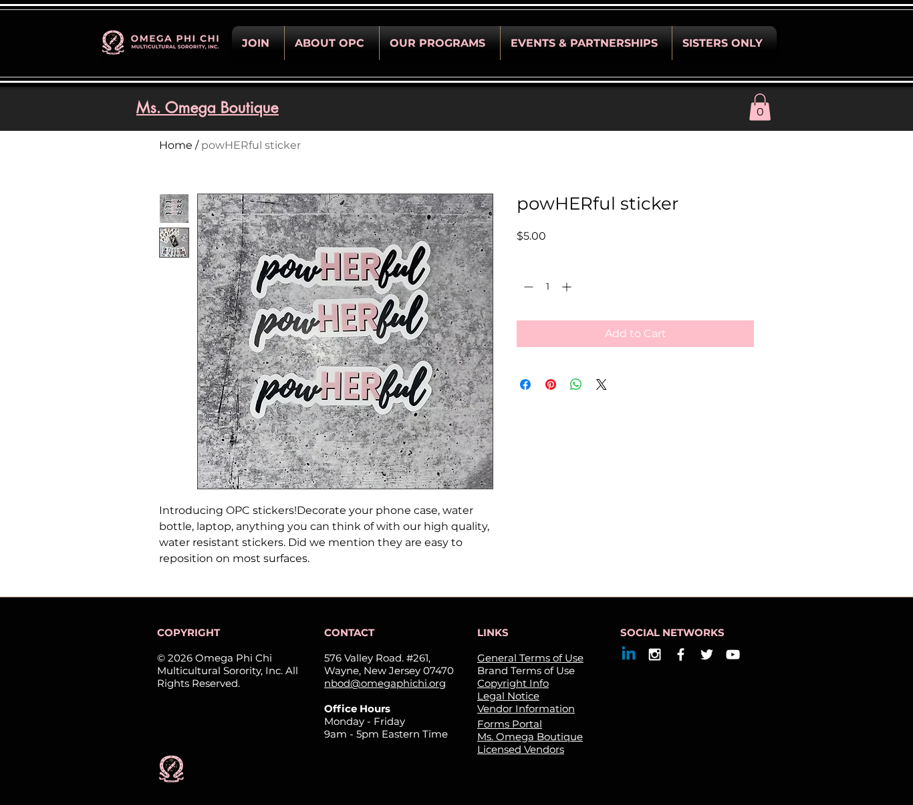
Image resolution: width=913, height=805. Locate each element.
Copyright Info (513, 683)
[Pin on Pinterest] (551, 384)
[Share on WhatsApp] (576, 384)
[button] (258, 43)
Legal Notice (508, 696)
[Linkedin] (628, 654)
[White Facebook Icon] (680, 654)
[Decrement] (527, 286)
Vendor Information (526, 708)
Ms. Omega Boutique (530, 736)
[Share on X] (602, 384)
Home (175, 145)
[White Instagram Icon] (654, 654)
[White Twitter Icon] (706, 654)
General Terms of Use (530, 657)
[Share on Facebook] (525, 384)
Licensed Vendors (520, 749)
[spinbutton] (547, 286)
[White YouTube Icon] (733, 654)
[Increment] (567, 286)
